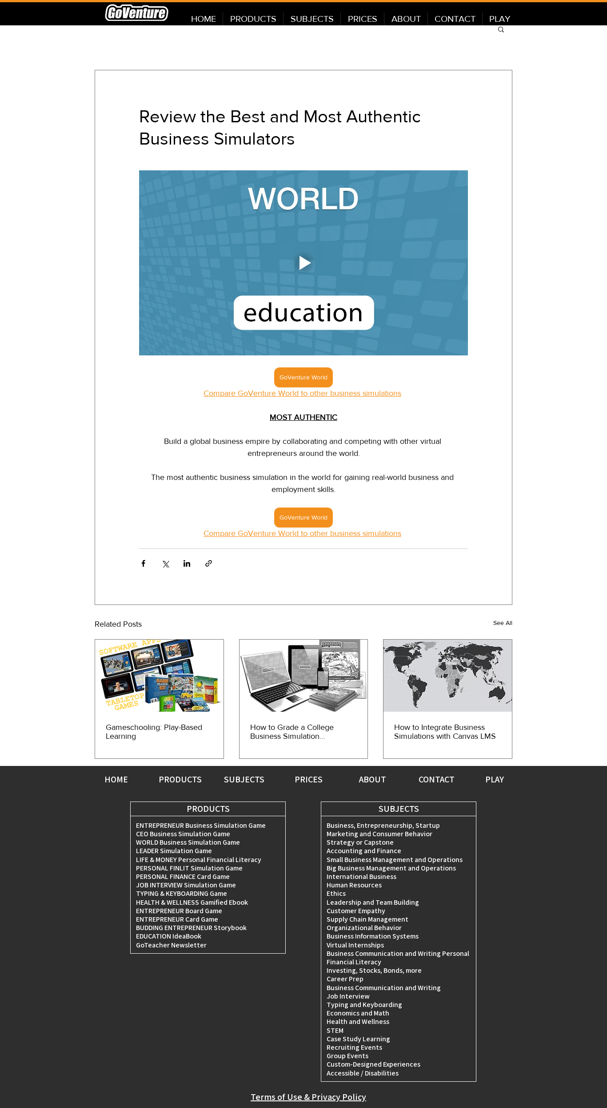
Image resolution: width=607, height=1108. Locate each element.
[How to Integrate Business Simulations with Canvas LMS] (447, 676)
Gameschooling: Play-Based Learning (154, 732)
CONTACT (437, 779)
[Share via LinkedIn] (187, 563)
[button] (501, 28)
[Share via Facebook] (143, 563)
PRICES (309, 779)
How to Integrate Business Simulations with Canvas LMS (445, 732)
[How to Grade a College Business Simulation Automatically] (304, 676)
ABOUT (372, 779)
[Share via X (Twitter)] (165, 563)
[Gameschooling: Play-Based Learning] (159, 676)
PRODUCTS (180, 779)
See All (502, 622)
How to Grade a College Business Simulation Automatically (292, 732)
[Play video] (303, 262)
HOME (116, 779)
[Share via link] (208, 563)
